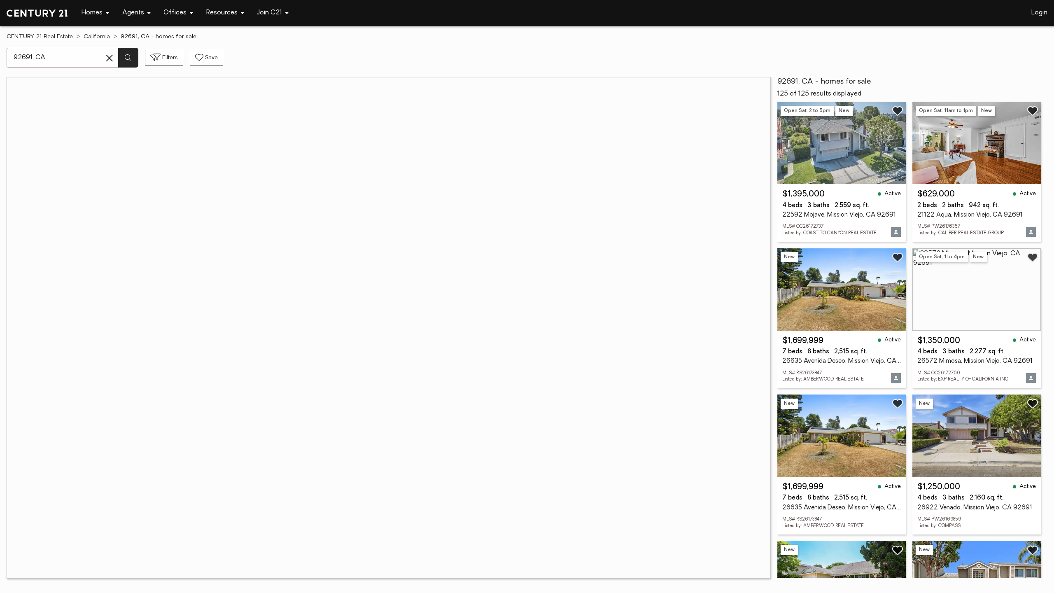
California (97, 37)
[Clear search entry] (109, 58)
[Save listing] (897, 111)
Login (1039, 12)
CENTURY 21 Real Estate (40, 37)
